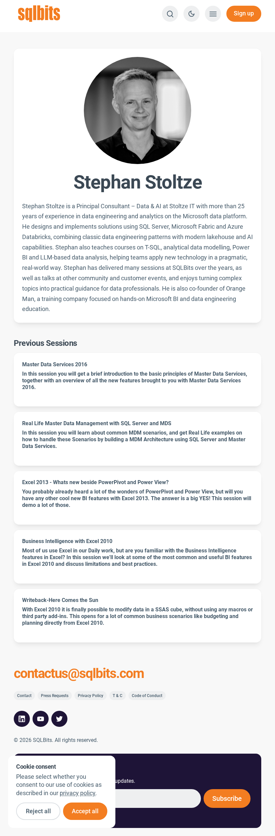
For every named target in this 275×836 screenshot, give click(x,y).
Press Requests (54, 695)
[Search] (170, 14)
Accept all (85, 811)
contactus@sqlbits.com (79, 673)
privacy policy (77, 793)
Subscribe (227, 798)
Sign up (244, 13)
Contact (24, 695)
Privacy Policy (90, 695)
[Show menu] (213, 14)
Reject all (38, 811)
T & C (117, 695)
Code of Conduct (147, 695)
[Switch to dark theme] (191, 14)
